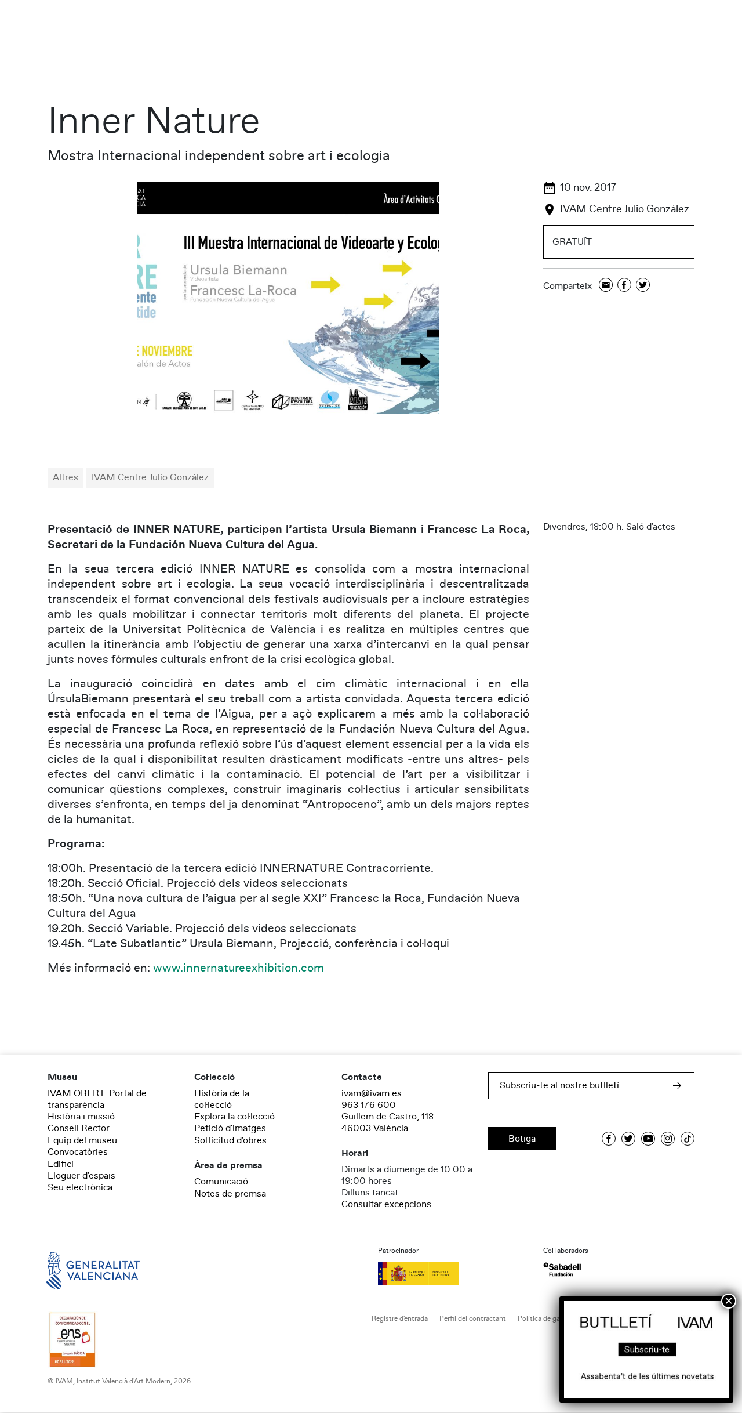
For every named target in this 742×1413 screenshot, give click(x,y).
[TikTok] (687, 1139)
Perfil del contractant (472, 1318)
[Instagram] (668, 1139)
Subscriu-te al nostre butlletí (559, 1085)
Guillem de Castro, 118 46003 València (387, 1122)
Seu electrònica (80, 1187)
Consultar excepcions (386, 1204)
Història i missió (81, 1116)
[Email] (605, 286)
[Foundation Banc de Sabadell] (562, 1269)
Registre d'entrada (400, 1318)
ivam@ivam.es (371, 1093)
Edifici (61, 1164)
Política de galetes (546, 1318)
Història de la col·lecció (221, 1099)
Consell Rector (79, 1128)
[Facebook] (624, 286)
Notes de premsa (230, 1194)
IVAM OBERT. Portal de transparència (97, 1099)
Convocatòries (78, 1152)
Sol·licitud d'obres (230, 1140)
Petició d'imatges (230, 1128)
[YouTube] (648, 1139)
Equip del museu (82, 1140)
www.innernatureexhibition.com (238, 968)
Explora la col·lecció (234, 1116)
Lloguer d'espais (81, 1176)
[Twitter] (643, 286)
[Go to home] (77, 1270)
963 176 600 (368, 1105)
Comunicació (221, 1181)
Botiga (522, 1138)
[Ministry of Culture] (453, 1273)
